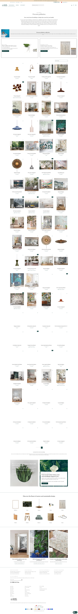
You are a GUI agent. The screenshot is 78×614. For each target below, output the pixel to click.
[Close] (50, 296)
